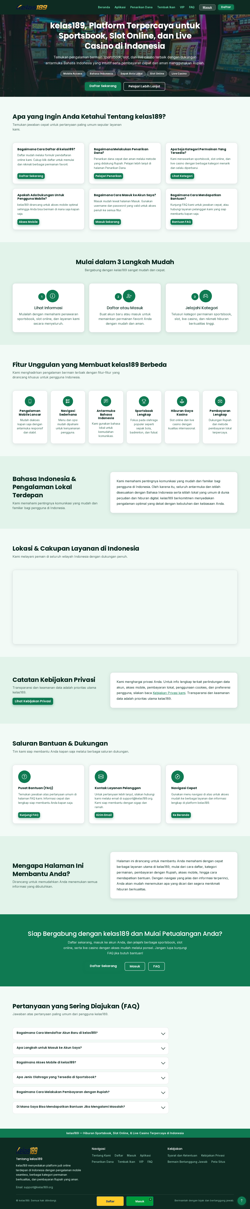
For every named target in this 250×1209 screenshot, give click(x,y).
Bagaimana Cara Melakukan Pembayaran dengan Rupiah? (63, 1092)
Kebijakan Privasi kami (169, 693)
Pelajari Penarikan (108, 176)
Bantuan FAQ (181, 222)
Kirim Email (104, 815)
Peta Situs (218, 1161)
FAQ (192, 7)
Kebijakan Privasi (213, 1155)
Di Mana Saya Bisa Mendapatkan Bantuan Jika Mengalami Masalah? (71, 1107)
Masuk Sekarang (107, 222)
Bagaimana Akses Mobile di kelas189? (46, 1062)
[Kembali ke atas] (242, 1200)
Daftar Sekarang (102, 86)
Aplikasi (120, 7)
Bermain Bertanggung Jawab (187, 1161)
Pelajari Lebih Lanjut (144, 86)
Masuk (207, 7)
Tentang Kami (101, 1155)
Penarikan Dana (141, 7)
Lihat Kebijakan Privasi (33, 701)
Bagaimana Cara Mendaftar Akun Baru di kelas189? (57, 1033)
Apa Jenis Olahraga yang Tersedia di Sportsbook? (56, 1077)
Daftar (226, 7)
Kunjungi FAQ (29, 815)
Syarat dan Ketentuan (182, 1155)
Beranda (104, 7)
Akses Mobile (28, 222)
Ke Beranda (181, 815)
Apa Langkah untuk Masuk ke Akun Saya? (49, 1048)
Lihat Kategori (182, 176)
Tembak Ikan (166, 7)
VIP (182, 7)
